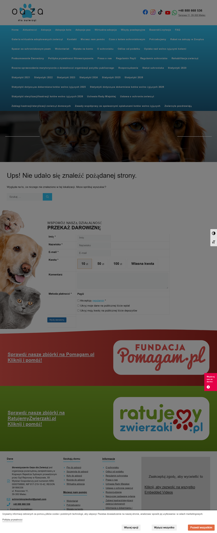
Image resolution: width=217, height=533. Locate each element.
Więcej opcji (131, 527)
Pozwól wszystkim (201, 527)
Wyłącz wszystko (164, 527)
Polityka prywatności (12, 519)
